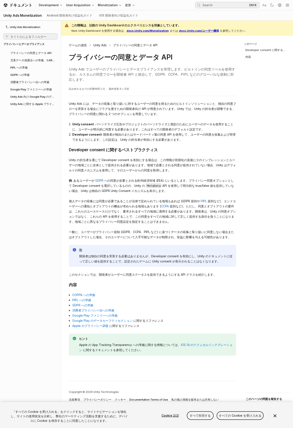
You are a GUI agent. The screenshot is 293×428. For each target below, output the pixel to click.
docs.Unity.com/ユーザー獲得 (199, 30)
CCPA (165, 206)
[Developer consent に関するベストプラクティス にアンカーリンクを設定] (65, 149)
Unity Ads (100, 45)
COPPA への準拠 (83, 295)
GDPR (99, 180)
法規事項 (74, 399)
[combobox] (225, 5)
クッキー (120, 399)
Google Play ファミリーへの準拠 (95, 315)
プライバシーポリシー (97, 399)
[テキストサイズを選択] (264, 5)
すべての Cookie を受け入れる (240, 415)
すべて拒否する (200, 415)
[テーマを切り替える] (272, 5)
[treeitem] (30, 52)
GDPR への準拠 (82, 305)
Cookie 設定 (170, 415)
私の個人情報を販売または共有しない (195, 399)
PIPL (204, 201)
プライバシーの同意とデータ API (135, 45)
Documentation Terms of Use (148, 399)
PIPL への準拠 (81, 300)
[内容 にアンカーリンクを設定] (65, 284)
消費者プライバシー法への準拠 (93, 310)
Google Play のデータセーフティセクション (102, 320)
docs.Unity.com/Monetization (148, 30)
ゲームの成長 (78, 45)
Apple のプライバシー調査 (90, 326)
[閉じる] (275, 416)
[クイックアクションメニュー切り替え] (287, 5)
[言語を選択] (280, 5)
